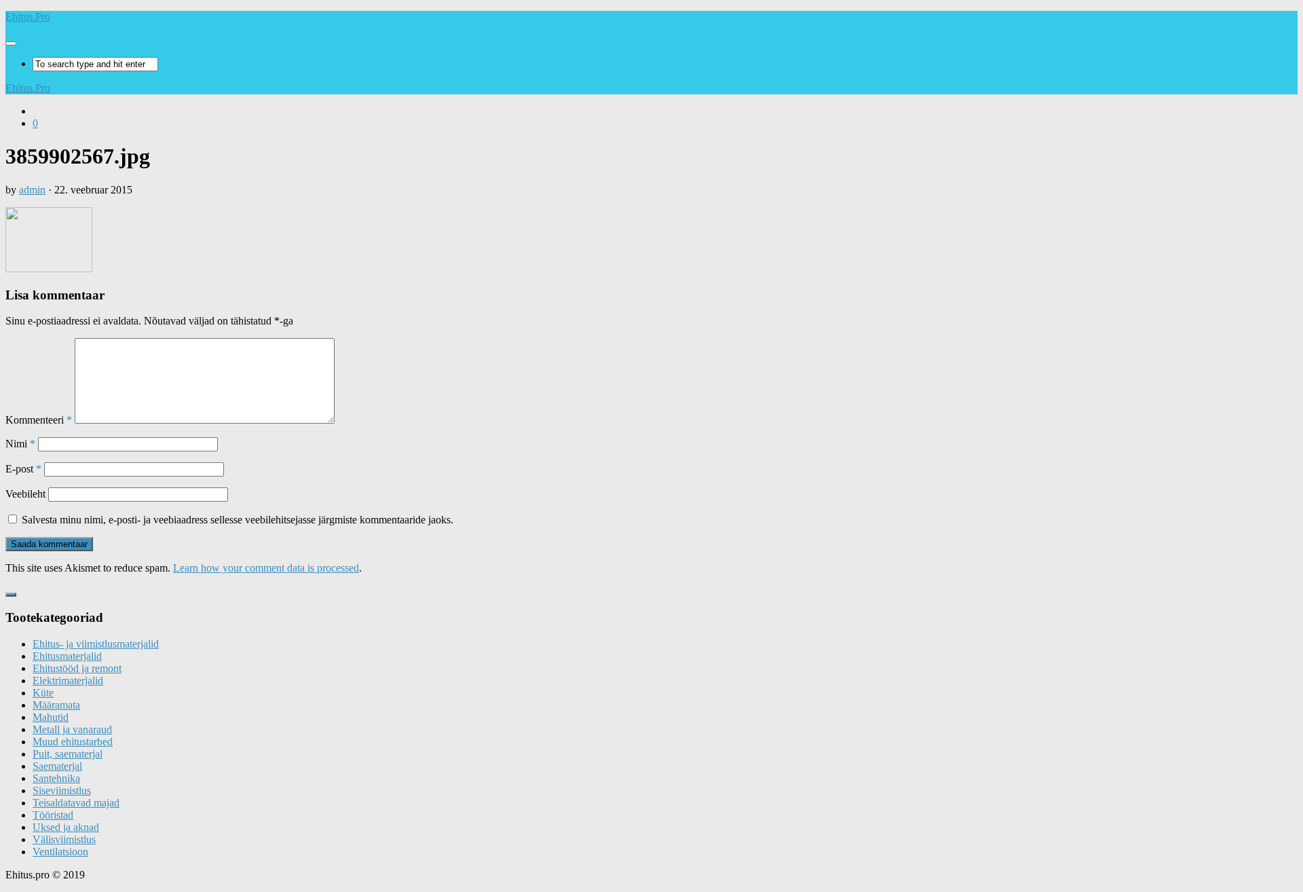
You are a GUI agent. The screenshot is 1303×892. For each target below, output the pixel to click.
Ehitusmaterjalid (67, 656)
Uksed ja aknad (66, 827)
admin (32, 190)
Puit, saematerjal (67, 754)
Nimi (20, 443)
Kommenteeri (38, 420)
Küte (43, 693)
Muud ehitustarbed (73, 741)
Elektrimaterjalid (68, 680)
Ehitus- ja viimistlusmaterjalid (96, 644)
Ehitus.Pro (27, 16)
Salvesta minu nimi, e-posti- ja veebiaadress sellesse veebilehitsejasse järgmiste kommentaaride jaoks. (237, 519)
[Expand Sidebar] (10, 595)
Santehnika (56, 778)
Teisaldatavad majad (76, 803)
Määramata (56, 705)
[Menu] (10, 43)
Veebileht (25, 494)
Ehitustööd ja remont (77, 668)
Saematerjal (57, 766)
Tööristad (53, 815)
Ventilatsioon (60, 851)
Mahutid (51, 717)
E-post (23, 469)
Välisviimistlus (64, 839)
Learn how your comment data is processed (266, 568)
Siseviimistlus (62, 790)
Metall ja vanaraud (72, 729)
